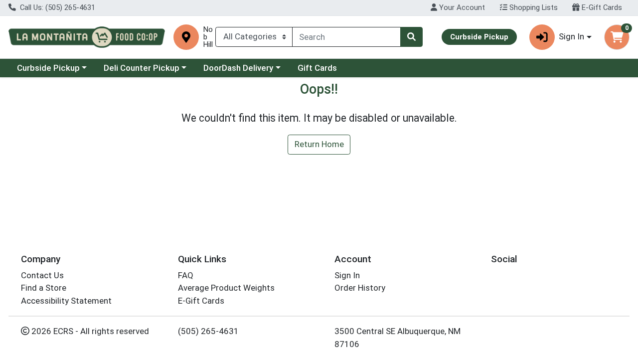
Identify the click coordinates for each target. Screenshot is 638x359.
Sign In (347, 275)
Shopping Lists (532, 7)
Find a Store (43, 288)
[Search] (411, 37)
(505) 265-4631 (208, 331)
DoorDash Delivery (238, 68)
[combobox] (346, 37)
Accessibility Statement (66, 301)
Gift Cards (317, 68)
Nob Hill (208, 37)
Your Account (461, 7)
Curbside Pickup (48, 68)
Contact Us (42, 275)
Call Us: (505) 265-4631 (56, 7)
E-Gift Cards (601, 7)
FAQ (185, 275)
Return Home (319, 144)
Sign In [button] (571, 36)
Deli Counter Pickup (141, 68)
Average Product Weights (226, 288)
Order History (359, 288)
